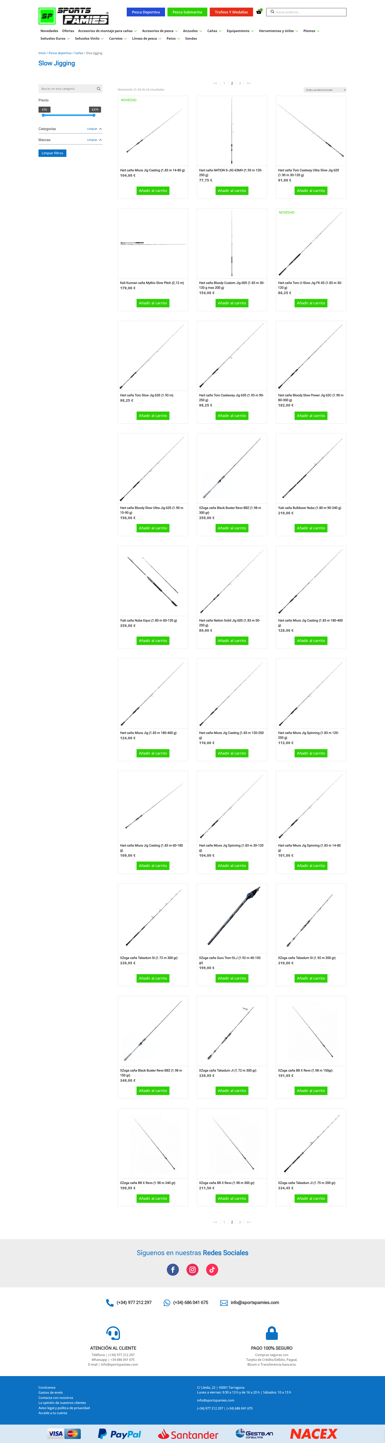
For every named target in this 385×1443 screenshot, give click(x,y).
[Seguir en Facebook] (173, 1270)
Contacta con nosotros (55, 1398)
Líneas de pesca (147, 38)
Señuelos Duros (56, 38)
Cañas (215, 31)
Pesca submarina (187, 12)
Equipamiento (241, 31)
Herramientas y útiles (279, 31)
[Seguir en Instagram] (192, 1270)
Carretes (118, 38)
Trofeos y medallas (231, 12)
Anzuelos (193, 31)
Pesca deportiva (146, 12)
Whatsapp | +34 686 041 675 (113, 1359)
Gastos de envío (50, 1393)
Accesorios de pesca (160, 31)
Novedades (49, 31)
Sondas (191, 38)
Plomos (312, 31)
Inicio (42, 53)
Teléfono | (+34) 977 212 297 (113, 1355)
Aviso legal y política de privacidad (64, 1408)
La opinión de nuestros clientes (62, 1403)
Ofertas (68, 31)
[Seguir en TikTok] (212, 1270)
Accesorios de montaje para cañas (108, 31)
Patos (174, 38)
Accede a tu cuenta (52, 1413)
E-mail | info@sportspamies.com (113, 1364)
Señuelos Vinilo (90, 38)
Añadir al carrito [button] (153, 190)
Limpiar (92, 129)
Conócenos (47, 1388)
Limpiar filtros (52, 153)
